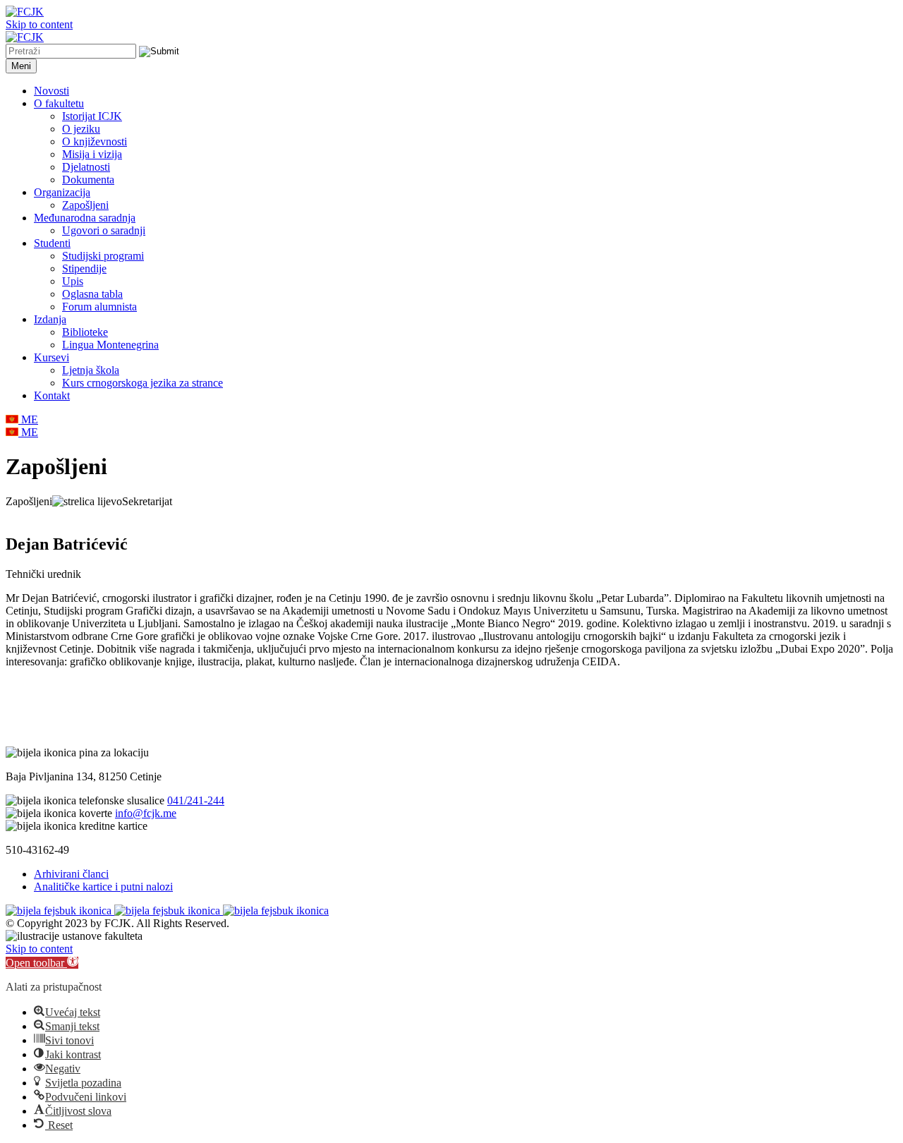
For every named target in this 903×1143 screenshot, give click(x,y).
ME (28, 419)
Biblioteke (85, 332)
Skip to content (39, 24)
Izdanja (50, 319)
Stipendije (84, 268)
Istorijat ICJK (92, 116)
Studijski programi (103, 256)
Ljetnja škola (90, 370)
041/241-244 (195, 800)
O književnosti (94, 141)
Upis (72, 281)
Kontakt (52, 395)
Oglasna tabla (92, 294)
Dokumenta (88, 180)
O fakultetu (59, 103)
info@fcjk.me (145, 813)
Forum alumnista (99, 307)
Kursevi (51, 357)
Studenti (52, 243)
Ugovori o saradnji (103, 230)
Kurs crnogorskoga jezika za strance (142, 383)
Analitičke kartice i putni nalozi (103, 887)
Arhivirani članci (71, 874)
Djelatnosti (86, 167)
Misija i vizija (92, 154)
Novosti (51, 91)
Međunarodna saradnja (84, 218)
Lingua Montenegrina (110, 345)
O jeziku (81, 129)
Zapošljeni (85, 205)
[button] (42, 963)
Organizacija (62, 192)
